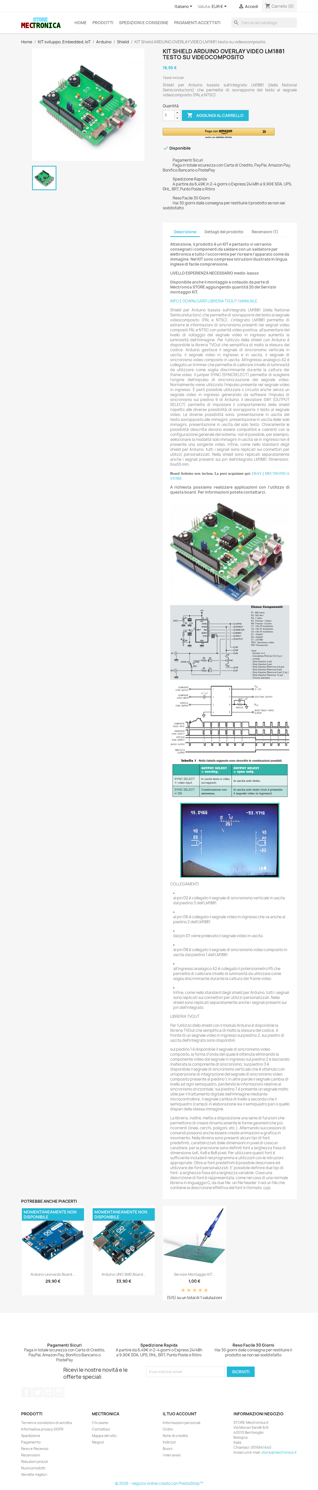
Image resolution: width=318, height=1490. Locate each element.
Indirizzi (169, 1442)
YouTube (48, 1392)
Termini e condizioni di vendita (46, 1422)
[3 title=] (194, 1290)
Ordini (168, 1429)
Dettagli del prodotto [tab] (223, 231)
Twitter (37, 1392)
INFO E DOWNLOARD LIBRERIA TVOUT (203, 301)
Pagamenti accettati (197, 22)
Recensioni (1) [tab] (265, 231)
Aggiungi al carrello (215, 115)
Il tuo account (180, 1414)
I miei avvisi (172, 1455)
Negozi (98, 1442)
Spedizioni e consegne (143, 22)
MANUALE (248, 301)
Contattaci (101, 1429)
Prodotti (102, 22)
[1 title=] (183, 1290)
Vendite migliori (34, 1474)
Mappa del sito (104, 1435)
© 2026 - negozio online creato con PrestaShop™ (159, 1483)
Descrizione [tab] (185, 231)
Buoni (167, 1448)
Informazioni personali (181, 1422)
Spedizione (30, 1435)
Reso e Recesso (34, 1448)
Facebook (27, 1392)
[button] (219, 133)
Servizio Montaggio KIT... (194, 1274)
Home (81, 22)
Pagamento (31, 1442)
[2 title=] (188, 1290)
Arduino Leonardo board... (53, 1274)
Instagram (59, 1392)
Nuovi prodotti (33, 1468)
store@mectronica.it (279, 1452)
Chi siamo (100, 1422)
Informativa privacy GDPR (42, 1429)
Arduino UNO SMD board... (124, 1274)
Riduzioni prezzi (34, 1461)
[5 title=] (205, 1290)
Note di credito (175, 1435)
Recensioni (30, 1455)
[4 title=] (200, 1290)
